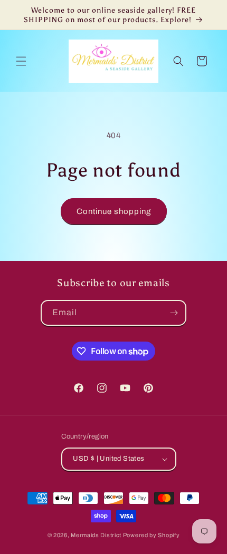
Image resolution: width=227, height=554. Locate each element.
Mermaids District (96, 535)
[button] (21, 61)
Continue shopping (114, 211)
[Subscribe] (173, 313)
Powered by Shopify (151, 535)
